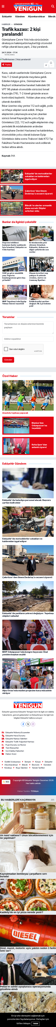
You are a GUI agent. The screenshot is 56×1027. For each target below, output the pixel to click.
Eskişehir (7, 16)
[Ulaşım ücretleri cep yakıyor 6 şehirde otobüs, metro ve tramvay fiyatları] (41, 264)
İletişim (28, 762)
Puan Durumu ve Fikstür (16, 745)
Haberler (6, 24)
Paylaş (8, 65)
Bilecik (51, 16)
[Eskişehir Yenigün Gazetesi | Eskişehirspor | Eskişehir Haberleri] (28, 6)
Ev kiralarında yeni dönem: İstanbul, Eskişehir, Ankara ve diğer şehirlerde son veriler (39, 247)
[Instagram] (33, 724)
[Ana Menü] (3, 6)
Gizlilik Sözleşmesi (12, 762)
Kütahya (8, 768)
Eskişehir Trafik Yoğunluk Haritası (20, 742)
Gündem (20, 16)
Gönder (8, 360)
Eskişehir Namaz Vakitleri (16, 739)
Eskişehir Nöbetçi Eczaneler (18, 733)
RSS (7, 782)
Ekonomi (35, 765)
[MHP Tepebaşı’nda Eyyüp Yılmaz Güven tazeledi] (14, 292)
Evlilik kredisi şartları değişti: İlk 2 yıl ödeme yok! (40, 304)
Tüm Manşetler (12, 748)
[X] (28, 724)
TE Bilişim (35, 791)
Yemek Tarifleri (38, 768)
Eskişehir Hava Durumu (15, 736)
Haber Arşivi (11, 754)
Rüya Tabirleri (22, 768)
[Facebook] (23, 724)
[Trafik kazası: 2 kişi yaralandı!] (28, 59)
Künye (38, 762)
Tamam (35, 1023)
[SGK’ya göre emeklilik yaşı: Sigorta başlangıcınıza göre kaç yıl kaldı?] (14, 264)
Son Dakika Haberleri (15, 751)
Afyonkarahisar (36, 16)
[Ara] (52, 6)
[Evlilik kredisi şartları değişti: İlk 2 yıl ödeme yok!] (41, 292)
